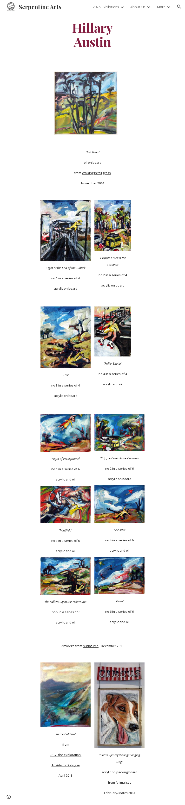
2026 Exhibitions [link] (106, 6)
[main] (92, 34)
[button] (179, 6)
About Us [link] (137, 6)
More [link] (161, 6)
